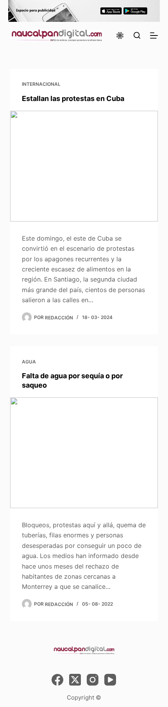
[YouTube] (110, 680)
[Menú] (154, 35)
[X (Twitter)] (75, 680)
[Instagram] (92, 680)
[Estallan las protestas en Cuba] (84, 166)
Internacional (41, 84)
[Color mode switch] (120, 35)
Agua (29, 362)
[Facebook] (57, 680)
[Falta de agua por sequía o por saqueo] (84, 452)
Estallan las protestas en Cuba (73, 98)
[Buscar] (137, 35)
